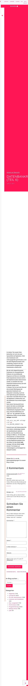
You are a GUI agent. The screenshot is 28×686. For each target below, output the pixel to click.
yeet (10, 610)
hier (14, 458)
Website (9, 553)
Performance (13, 605)
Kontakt (6, 1)
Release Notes (13, 608)
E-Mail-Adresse (12, 546)
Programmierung (14, 607)
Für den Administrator (15, 597)
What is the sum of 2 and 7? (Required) (15, 559)
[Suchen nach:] (16, 582)
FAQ (22, 1)
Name (9, 540)
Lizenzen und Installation (16, 599)
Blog (25, 1)
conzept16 (12, 595)
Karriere (12, 1)
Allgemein (12, 593)
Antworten (9, 486)
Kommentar (10, 520)
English (25, 3)
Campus (17, 1)
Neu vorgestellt (13, 603)
